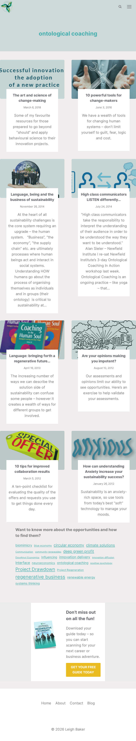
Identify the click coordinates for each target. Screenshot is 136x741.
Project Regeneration (70, 570)
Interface (22, 563)
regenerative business (40, 577)
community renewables (48, 551)
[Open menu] (129, 6)
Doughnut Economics (27, 557)
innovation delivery (74, 557)
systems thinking (27, 583)
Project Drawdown (35, 569)
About (60, 703)
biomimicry (23, 545)
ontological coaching (72, 563)
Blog (91, 703)
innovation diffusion (103, 557)
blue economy (43, 545)
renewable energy (81, 577)
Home (46, 703)
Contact (76, 703)
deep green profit (78, 551)
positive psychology (101, 563)
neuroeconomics (43, 563)
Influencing (49, 557)
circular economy (69, 545)
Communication (24, 551)
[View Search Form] (120, 7)
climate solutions (100, 545)
